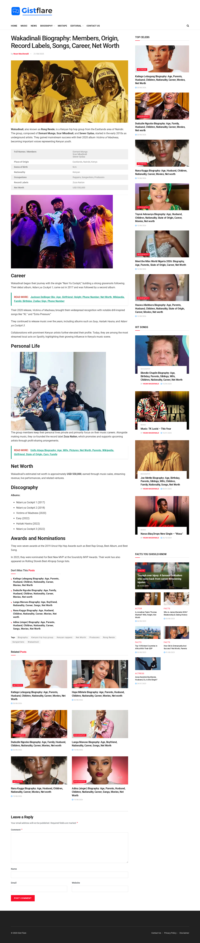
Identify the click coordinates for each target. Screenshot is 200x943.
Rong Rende (109, 637)
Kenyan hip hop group (42, 637)
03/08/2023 (170, 619)
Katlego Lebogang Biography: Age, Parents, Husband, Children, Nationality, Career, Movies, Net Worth (36, 582)
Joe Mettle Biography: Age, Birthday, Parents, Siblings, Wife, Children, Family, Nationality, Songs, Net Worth (160, 481)
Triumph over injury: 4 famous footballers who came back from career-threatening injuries (160, 579)
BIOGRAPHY (46, 25)
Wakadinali (33, 642)
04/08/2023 (141, 621)
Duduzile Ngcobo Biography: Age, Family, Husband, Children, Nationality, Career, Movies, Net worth (35, 593)
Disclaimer (184, 933)
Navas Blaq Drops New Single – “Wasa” (162, 533)
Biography (23, 637)
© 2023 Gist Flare (18, 933)
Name (14, 869)
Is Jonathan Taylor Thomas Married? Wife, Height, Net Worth (146, 615)
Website (76, 883)
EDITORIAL (75, 25)
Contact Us (93, 25)
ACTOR (138, 609)
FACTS (141, 571)
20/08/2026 (17, 703)
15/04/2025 (167, 384)
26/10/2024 (167, 538)
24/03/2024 (143, 586)
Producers (95, 637)
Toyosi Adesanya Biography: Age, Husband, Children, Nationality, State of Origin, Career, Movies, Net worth (158, 218)
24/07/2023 (141, 684)
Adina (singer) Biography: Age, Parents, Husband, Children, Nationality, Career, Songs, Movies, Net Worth (34, 625)
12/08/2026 (141, 269)
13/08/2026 (141, 226)
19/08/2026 (78, 750)
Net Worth (81, 637)
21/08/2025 (39, 54)
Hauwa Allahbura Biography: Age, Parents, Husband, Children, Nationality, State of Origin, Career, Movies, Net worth (160, 309)
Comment (17, 829)
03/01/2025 (167, 489)
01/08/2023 (170, 652)
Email (14, 883)
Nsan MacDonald (21, 54)
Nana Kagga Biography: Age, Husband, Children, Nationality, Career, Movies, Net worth (35, 613)
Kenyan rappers (64, 637)
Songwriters (18, 642)
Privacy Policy (170, 933)
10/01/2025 (167, 433)
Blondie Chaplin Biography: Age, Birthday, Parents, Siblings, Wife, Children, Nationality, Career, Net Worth (161, 376)
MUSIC (24, 25)
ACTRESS (17, 685)
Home (14, 25)
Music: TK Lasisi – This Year (156, 428)
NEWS (34, 25)
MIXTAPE (62, 25)
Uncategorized (82, 685)
